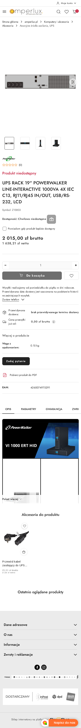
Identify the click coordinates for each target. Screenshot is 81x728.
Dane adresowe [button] (15, 624)
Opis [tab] (8, 409)
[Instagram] (44, 667)
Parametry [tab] (28, 409)
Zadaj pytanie (16, 361)
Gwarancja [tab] (54, 409)
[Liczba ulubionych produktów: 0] (66, 11)
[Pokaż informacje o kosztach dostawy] (54, 322)
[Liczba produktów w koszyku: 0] (74, 11)
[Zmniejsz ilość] (5, 265)
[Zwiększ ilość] (76, 265)
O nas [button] (8, 634)
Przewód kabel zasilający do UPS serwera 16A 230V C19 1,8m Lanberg (13, 563)
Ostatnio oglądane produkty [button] (40, 592)
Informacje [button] (12, 644)
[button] (73, 82)
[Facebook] (37, 667)
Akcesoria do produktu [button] (40, 514)
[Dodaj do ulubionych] (71, 276)
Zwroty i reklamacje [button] (18, 654)
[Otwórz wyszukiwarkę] (59, 11)
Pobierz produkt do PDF (23, 375)
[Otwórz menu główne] (4, 11)
